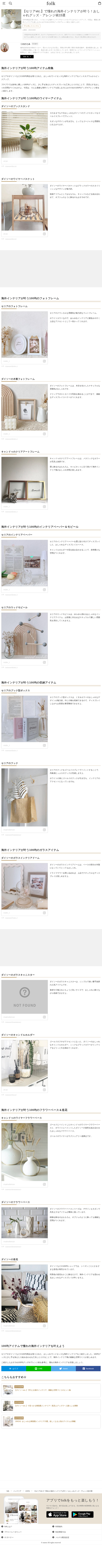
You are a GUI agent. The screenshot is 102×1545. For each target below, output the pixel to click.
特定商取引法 (60, 1532)
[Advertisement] (51, 268)
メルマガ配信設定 (62, 1537)
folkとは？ (8, 1527)
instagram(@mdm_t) (11, 366)
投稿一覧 (26, 56)
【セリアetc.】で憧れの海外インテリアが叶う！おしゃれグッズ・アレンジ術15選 (63, 1491)
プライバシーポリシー (13, 1532)
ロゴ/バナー (9, 1537)
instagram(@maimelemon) (13, 834)
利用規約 (58, 1527)
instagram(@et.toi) (10, 166)
